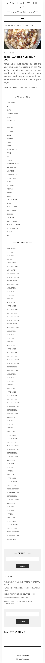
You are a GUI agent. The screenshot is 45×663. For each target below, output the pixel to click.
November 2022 (13, 406)
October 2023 (12, 367)
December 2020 (13, 489)
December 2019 (13, 532)
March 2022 (11, 435)
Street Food (12, 207)
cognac (10, 128)
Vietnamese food (13, 225)
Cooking (14, 87)
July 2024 (10, 335)
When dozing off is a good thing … (17, 597)
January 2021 (12, 485)
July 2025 (10, 291)
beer (9, 106)
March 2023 (11, 392)
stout (9, 203)
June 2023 (10, 381)
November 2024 (13, 320)
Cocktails (11, 121)
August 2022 (11, 417)
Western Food (12, 228)
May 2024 (10, 342)
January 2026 (12, 270)
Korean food (12, 174)
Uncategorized (13, 221)
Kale (27, 655)
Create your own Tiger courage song (19, 594)
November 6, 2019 (9, 53)
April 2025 (11, 302)
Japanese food (13, 171)
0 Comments (33, 87)
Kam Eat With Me (22, 5)
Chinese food (7, 87)
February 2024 (12, 352)
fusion (9, 153)
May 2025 (10, 299)
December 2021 (13, 446)
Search (22, 566)
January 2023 (12, 399)
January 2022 (12, 442)
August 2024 (11, 331)
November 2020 (13, 492)
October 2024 (12, 324)
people (9, 189)
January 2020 (12, 528)
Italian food (11, 167)
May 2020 (10, 514)
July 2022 (10, 421)
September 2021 (13, 457)
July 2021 (10, 464)
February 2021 (12, 482)
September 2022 (13, 413)
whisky (9, 232)
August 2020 (11, 503)
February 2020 (12, 525)
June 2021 (10, 467)
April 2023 (11, 388)
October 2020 (12, 496)
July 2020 (10, 507)
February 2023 (12, 395)
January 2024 (12, 356)
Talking (10, 214)
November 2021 (13, 449)
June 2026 (10, 256)
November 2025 (13, 277)
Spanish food (12, 200)
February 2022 (12, 439)
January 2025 (12, 313)
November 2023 (13, 363)
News (9, 182)
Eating (9, 142)
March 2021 (11, 478)
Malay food (11, 178)
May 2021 (10, 471)
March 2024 (11, 349)
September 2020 (13, 500)
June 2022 (10, 424)
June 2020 (10, 510)
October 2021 (12, 453)
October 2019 (12, 539)
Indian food (11, 160)
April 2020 (11, 517)
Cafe (9, 110)
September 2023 (13, 370)
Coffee (9, 124)
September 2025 (13, 284)
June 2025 (10, 295)
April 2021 (11, 474)
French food (12, 149)
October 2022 (12, 410)
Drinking (10, 139)
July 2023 (10, 378)
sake (9, 196)
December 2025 (13, 273)
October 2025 (12, 281)
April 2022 (11, 431)
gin (8, 156)
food (9, 146)
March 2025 (11, 306)
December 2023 (13, 360)
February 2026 (12, 266)
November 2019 (13, 535)
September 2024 (13, 327)
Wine (8, 236)
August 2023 (11, 374)
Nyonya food (12, 185)
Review (9, 192)
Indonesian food (13, 164)
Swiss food (11, 210)
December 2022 (13, 403)
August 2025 (11, 288)
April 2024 (11, 345)
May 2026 (10, 259)
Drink (9, 135)
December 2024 (13, 317)
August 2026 (11, 248)
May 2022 (10, 428)
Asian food (11, 103)
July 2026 (10, 252)
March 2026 (11, 263)
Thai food (10, 218)
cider (9, 117)
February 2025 (12, 309)
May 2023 (10, 385)
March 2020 (11, 521)
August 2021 (11, 460)
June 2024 (10, 338)
